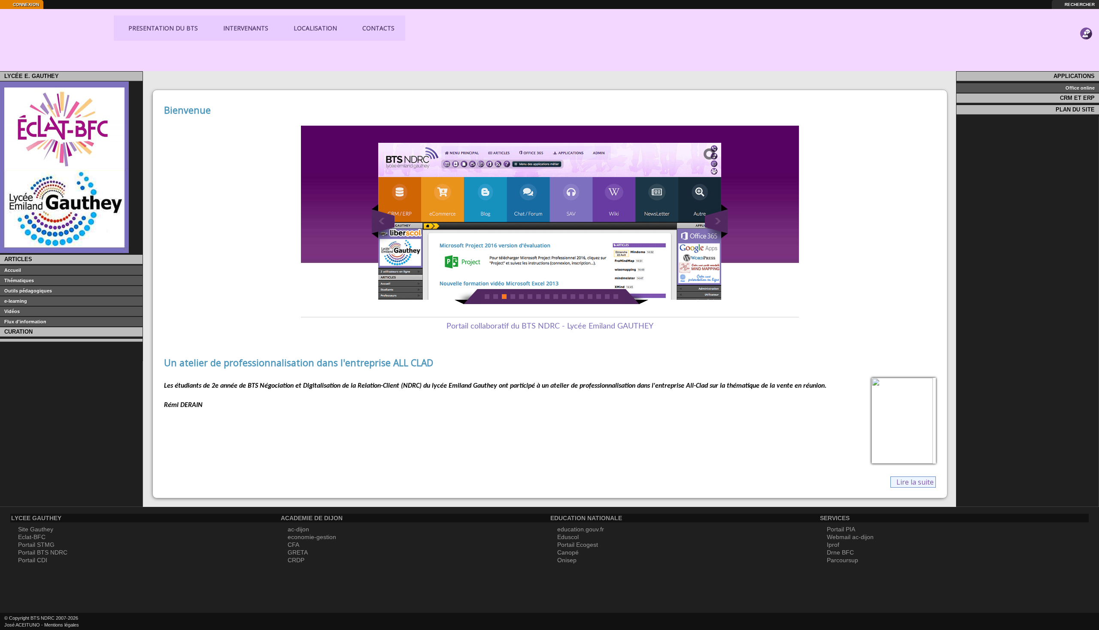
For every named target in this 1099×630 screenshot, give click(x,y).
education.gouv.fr (580, 529)
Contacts (378, 28)
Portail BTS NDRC (42, 552)
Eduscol (568, 537)
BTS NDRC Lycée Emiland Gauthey (60, 37)
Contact (1086, 19)
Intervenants (245, 28)
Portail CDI (32, 560)
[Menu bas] (416, 27)
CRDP (296, 560)
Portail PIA (841, 529)
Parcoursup (842, 560)
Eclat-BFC (32, 537)
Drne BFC (840, 552)
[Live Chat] (1086, 33)
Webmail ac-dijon (850, 537)
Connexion (25, 4)
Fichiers (1086, 47)
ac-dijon (298, 529)
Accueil (155, 77)
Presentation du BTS (162, 28)
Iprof (833, 544)
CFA (293, 544)
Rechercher (1079, 4)
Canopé (568, 552)
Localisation (314, 28)
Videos (1086, 60)
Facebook (106, 621)
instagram (121, 621)
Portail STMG (36, 544)
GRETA (298, 552)
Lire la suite (915, 482)
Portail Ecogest (577, 544)
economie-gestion (312, 537)
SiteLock (91, 621)
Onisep (567, 560)
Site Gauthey (35, 529)
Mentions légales (61, 624)
